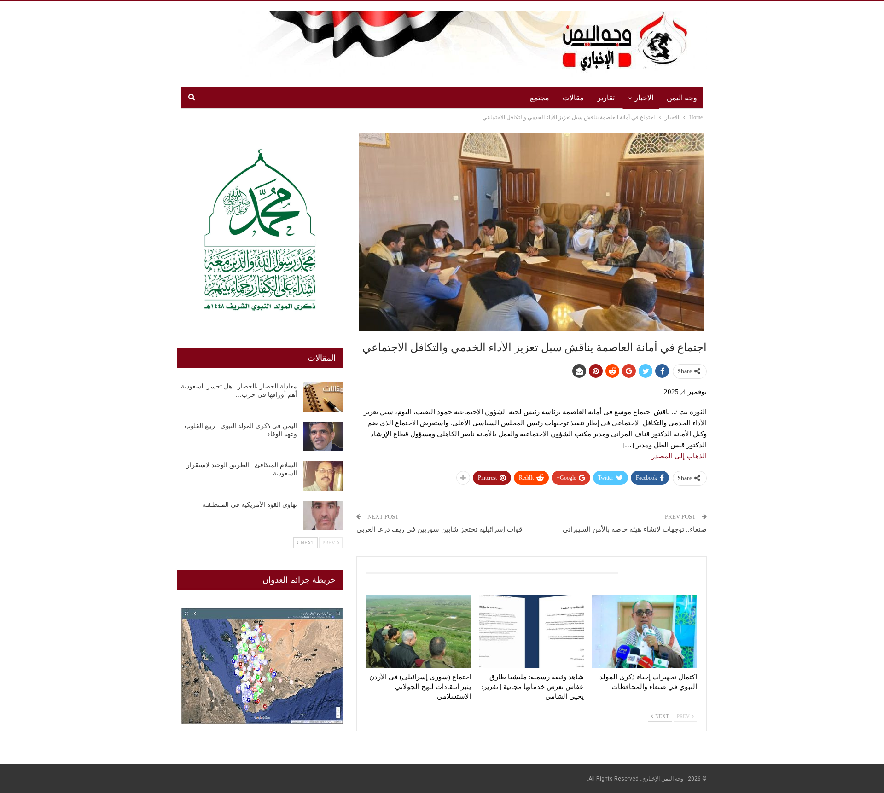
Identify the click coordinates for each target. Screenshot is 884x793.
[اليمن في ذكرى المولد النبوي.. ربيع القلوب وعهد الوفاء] (323, 436)
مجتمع (539, 98)
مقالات (573, 98)
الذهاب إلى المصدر (679, 456)
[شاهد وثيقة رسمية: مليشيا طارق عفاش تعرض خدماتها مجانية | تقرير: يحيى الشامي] (531, 631)
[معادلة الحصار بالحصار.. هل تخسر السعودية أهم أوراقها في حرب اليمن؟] (323, 397)
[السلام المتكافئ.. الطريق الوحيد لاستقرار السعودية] (323, 476)
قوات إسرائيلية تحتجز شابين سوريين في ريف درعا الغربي (439, 529)
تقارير (606, 98)
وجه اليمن (682, 98)
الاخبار (643, 98)
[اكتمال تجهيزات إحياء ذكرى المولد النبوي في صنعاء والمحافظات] (644, 631)
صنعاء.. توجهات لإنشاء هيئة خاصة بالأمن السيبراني (635, 529)
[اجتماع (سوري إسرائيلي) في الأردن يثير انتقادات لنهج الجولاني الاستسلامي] (418, 631)
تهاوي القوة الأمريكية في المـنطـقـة (249, 504)
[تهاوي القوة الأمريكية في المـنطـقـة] (323, 515)
